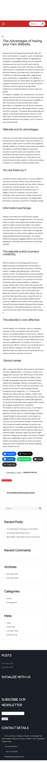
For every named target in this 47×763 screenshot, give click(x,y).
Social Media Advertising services (18, 533)
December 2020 (12, 574)
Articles (9, 598)
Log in (9, 623)
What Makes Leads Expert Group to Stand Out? (23, 537)
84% (24, 157)
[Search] (42, 24)
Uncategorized (6, 480)
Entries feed (11, 627)
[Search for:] (37, 24)
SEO (27, 391)
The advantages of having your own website (22, 529)
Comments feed (12, 631)
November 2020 (12, 578)
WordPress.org (12, 635)
